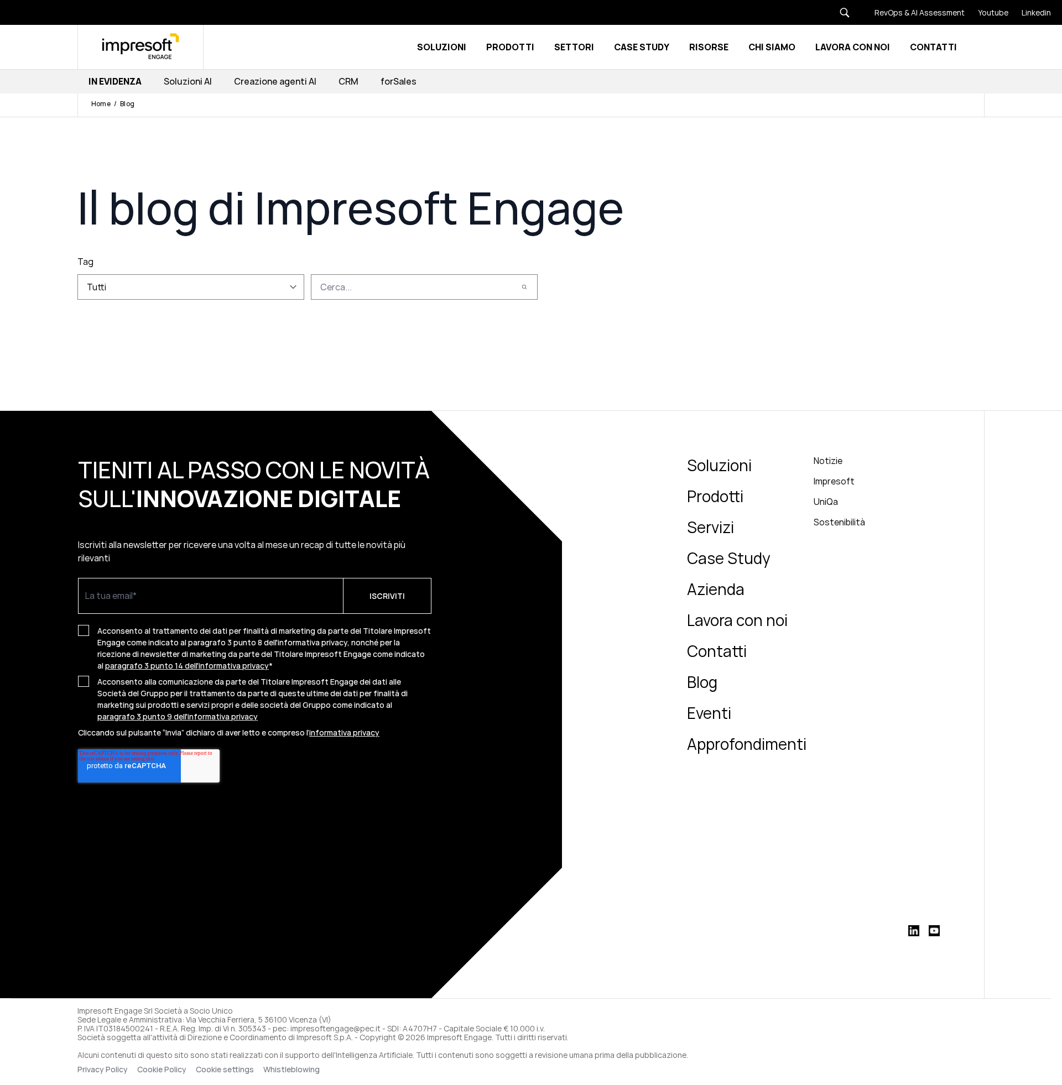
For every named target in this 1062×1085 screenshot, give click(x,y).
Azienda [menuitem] (716, 588)
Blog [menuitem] (702, 681)
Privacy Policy (102, 1069)
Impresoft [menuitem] (834, 481)
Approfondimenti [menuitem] (746, 743)
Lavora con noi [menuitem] (737, 619)
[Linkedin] (1029, 12)
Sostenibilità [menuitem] (839, 522)
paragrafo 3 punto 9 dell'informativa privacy (177, 716)
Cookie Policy (161, 1069)
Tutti (96, 287)
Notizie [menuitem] (828, 461)
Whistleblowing (292, 1069)
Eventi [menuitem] (709, 712)
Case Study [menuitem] (729, 557)
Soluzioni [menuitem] (719, 465)
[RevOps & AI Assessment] (913, 12)
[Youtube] (986, 12)
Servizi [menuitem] (710, 527)
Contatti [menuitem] (717, 650)
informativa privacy (344, 732)
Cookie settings (225, 1069)
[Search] (524, 287)
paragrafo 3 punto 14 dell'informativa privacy (187, 665)
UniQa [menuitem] (826, 501)
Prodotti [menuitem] (715, 496)
